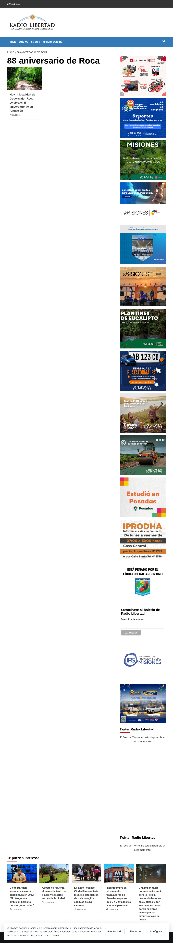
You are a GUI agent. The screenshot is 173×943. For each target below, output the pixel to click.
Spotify (35, 41)
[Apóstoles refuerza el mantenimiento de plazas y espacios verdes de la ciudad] (54, 873)
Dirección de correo (132, 619)
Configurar (156, 931)
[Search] (164, 41)
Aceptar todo (114, 931)
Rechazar (135, 931)
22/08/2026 (16, 909)
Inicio (13, 41)
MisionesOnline (52, 41)
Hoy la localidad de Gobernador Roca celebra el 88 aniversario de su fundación (22, 102)
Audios (23, 41)
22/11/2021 (16, 115)
